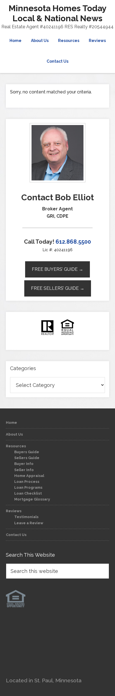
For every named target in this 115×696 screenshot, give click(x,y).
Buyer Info (23, 464)
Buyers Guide (26, 452)
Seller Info (24, 470)
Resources (16, 446)
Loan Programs (28, 487)
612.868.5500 (73, 241)
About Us (14, 434)
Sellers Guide (26, 458)
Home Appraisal (29, 476)
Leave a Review (28, 523)
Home (11, 422)
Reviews (13, 511)
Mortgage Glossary (32, 499)
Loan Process (26, 481)
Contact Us (16, 535)
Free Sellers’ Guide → (57, 288)
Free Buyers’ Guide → (57, 269)
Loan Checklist (28, 493)
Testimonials (26, 517)
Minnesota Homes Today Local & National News (58, 13)
